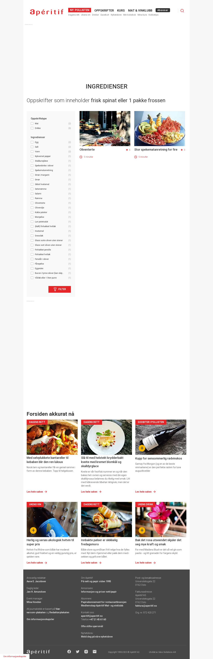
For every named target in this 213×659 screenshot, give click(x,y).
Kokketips (153, 15)
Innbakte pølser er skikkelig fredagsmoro (99, 542)
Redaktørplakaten (59, 612)
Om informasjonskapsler (40, 619)
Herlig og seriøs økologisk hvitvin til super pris (50, 542)
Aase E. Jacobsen (36, 581)
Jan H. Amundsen (36, 591)
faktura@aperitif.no (146, 605)
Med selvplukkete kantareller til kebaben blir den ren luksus (47, 460)
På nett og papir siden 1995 (96, 581)
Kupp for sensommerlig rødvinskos (158, 458)
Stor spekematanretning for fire (155, 149)
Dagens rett (73, 15)
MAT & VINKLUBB (140, 10)
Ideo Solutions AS (167, 652)
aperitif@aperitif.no (92, 616)
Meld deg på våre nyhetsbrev (97, 636)
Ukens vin (85, 15)
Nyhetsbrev (116, 15)
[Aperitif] (46, 12)
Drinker (95, 15)
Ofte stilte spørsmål (92, 626)
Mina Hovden (34, 602)
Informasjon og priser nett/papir (99, 591)
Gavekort (105, 15)
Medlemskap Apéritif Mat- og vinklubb (102, 605)
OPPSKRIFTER (104, 10)
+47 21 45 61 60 (97, 619)
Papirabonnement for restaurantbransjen (103, 602)
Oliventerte (87, 149)
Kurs (121, 10)
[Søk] (182, 10)
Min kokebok (129, 15)
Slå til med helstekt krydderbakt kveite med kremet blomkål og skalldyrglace (102, 462)
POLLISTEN (81, 10)
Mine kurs (142, 15)
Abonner (162, 10)
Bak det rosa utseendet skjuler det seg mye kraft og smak (158, 542)
